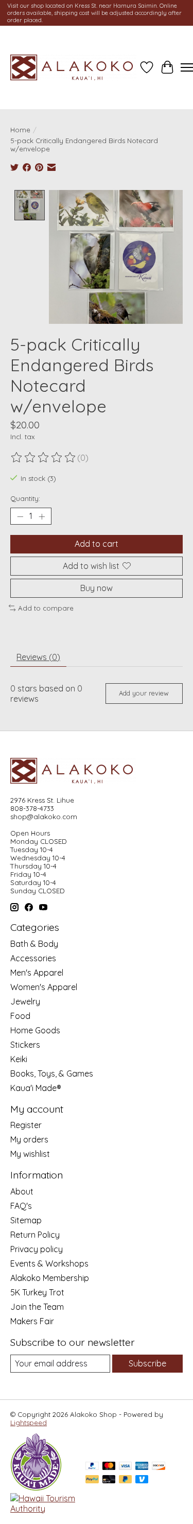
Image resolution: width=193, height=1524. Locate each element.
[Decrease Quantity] (20, 516)
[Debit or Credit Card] (109, 1480)
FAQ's (21, 1206)
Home (20, 130)
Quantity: (25, 498)
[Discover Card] (158, 1466)
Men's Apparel (36, 972)
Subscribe (147, 1363)
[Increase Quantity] (41, 516)
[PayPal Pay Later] (125, 1480)
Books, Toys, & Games (51, 1073)
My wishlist (30, 1154)
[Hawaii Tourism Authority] (42, 1508)
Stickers (25, 1045)
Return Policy (35, 1234)
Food (20, 1016)
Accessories (33, 958)
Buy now (96, 588)
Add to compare (46, 608)
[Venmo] (142, 1480)
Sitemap (26, 1220)
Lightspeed (28, 1422)
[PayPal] (92, 1466)
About (21, 1191)
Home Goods (35, 1030)
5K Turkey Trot (37, 1292)
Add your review (144, 693)
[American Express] (142, 1466)
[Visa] (125, 1466)
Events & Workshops (49, 1263)
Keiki (18, 1059)
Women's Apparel (43, 987)
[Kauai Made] (36, 1488)
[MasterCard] (109, 1466)
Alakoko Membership (49, 1278)
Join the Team (37, 1307)
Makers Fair (32, 1321)
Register (26, 1125)
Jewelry (25, 1001)
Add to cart (96, 544)
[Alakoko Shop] (73, 67)
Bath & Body (34, 944)
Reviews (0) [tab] (38, 657)
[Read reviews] (43, 458)
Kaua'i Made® (35, 1088)
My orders (29, 1139)
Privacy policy (36, 1249)
